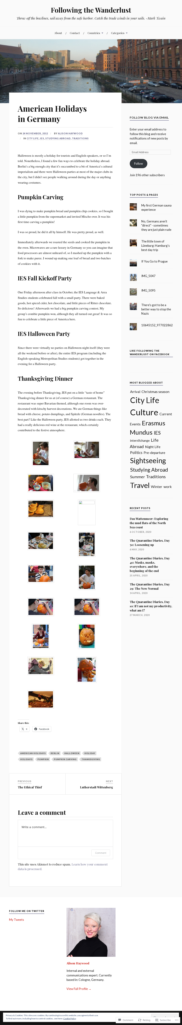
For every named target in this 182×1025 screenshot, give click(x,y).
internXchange (140, 440)
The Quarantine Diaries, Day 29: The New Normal (150, 586)
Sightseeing (148, 460)
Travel (140, 485)
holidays (26, 759)
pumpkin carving (65, 759)
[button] (41, 454)
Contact (75, 33)
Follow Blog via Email (149, 117)
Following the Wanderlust (91, 9)
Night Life (152, 447)
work (168, 486)
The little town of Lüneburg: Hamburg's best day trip (155, 245)
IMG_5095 (148, 290)
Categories (117, 33)
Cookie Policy (69, 1018)
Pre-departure (154, 453)
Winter (156, 486)
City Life (33, 138)
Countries (94, 33)
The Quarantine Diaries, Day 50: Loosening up (150, 542)
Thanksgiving (91, 759)
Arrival (135, 392)
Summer (137, 476)
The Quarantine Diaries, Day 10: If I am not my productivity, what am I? (151, 606)
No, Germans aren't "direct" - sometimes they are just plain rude (156, 225)
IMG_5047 (148, 276)
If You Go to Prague (154, 261)
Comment (100, 852)
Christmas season (155, 391)
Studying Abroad (58, 138)
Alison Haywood (70, 133)
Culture (144, 412)
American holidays (33, 753)
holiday (89, 753)
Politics (136, 452)
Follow (138, 163)
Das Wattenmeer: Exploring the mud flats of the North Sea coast (149, 523)
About (58, 33)
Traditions (80, 138)
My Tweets (16, 919)
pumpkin (43, 759)
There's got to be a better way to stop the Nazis (156, 309)
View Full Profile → (78, 989)
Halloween (71, 753)
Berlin (55, 753)
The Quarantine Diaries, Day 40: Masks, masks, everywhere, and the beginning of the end (150, 564)
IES (42, 138)
